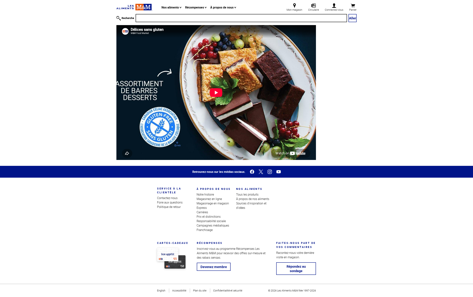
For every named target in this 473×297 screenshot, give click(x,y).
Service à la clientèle (169, 190)
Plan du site (199, 290)
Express (202, 208)
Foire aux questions (170, 202)
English (161, 290)
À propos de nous (222, 7)
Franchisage (205, 230)
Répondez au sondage (296, 268)
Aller (352, 18)
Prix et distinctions (209, 217)
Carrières (202, 212)
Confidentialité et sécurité (227, 290)
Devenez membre (213, 267)
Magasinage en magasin (213, 203)
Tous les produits (247, 194)
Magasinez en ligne (209, 199)
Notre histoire (205, 194)
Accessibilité (179, 290)
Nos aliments (170, 7)
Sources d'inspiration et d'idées (251, 205)
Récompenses (195, 7)
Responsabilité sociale (211, 221)
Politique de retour (169, 207)
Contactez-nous (167, 198)
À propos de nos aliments (252, 199)
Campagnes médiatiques (213, 225)
